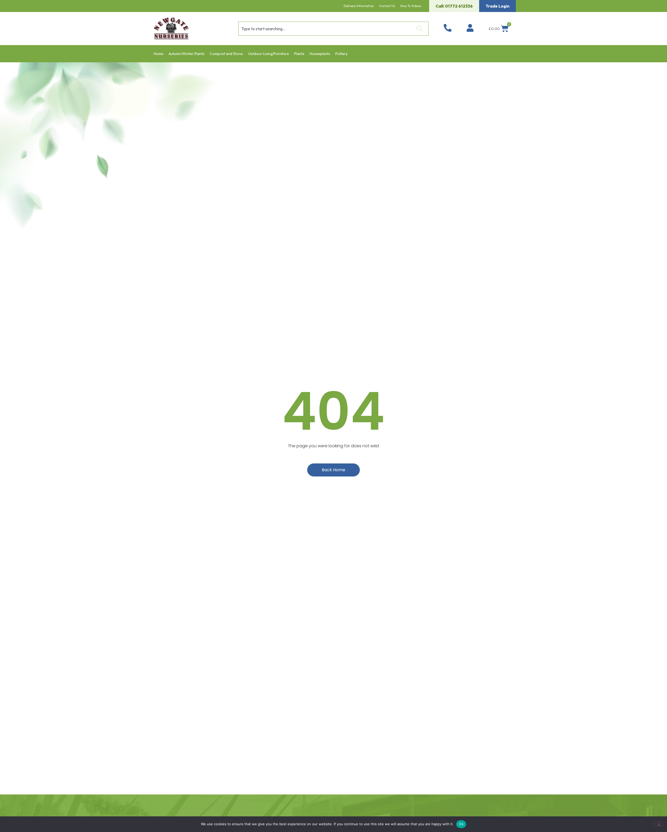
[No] (658, 824)
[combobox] (325, 29)
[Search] (421, 29)
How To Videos (410, 6)
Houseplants (320, 53)
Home (158, 53)
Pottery (341, 53)
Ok (461, 824)
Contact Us (387, 6)
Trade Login (497, 6)
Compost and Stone (226, 53)
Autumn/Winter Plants (187, 53)
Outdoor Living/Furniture (268, 53)
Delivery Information (359, 6)
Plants (299, 53)
